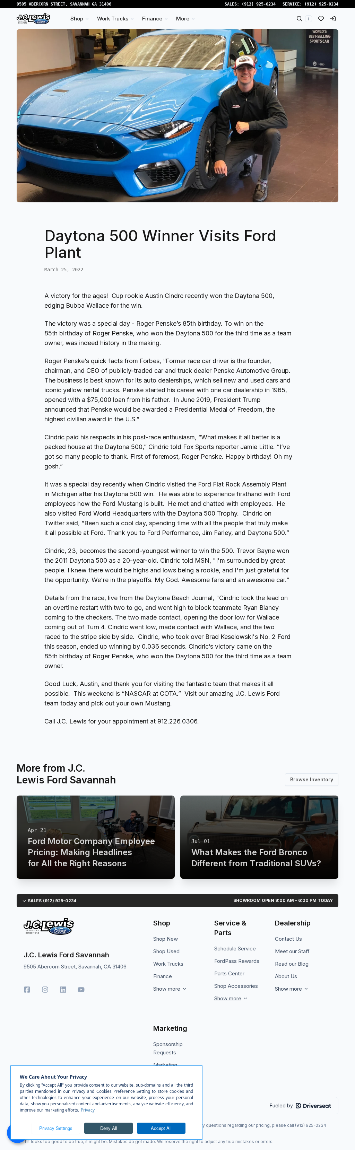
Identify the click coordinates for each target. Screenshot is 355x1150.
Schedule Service (235, 948)
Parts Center (229, 973)
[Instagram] (45, 989)
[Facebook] (27, 989)
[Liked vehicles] (321, 18)
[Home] (33, 18)
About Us (286, 976)
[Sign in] (332, 18)
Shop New (165, 939)
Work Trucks (168, 963)
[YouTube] (81, 989)
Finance (162, 976)
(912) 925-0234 (259, 4)
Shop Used (166, 951)
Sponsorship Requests (168, 1048)
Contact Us (288, 939)
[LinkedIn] (63, 989)
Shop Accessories (236, 986)
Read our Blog (292, 963)
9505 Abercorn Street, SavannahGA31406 (64, 4)
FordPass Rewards (236, 961)
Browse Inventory (311, 779)
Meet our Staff (292, 951)
